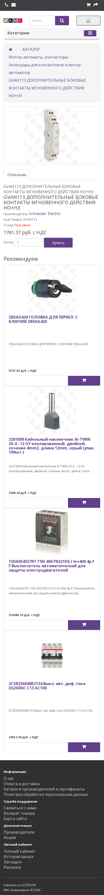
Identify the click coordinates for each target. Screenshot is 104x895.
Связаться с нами (20, 808)
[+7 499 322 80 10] (6, 4)
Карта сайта (15, 818)
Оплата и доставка (22, 783)
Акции (10, 837)
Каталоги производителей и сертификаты (44, 789)
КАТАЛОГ (31, 49)
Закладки (13, 862)
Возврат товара (19, 813)
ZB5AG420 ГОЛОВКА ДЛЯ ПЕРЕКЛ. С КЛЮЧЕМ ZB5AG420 (43, 319)
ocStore (29, 885)
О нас (9, 778)
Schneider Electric (45, 213)
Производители (19, 832)
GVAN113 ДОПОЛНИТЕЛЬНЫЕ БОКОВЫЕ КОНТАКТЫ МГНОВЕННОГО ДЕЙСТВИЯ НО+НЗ (47, 88)
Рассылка (12, 867)
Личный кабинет (20, 851)
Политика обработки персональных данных (46, 794)
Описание (16, 174)
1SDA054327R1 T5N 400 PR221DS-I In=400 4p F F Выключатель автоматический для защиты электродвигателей (51, 566)
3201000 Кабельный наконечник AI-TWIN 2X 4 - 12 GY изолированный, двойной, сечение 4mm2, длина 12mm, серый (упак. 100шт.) (52, 446)
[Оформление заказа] (96, 4)
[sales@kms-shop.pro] (13, 4)
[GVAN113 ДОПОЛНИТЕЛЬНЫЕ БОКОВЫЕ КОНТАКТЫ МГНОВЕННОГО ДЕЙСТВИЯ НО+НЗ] (52, 135)
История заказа (18, 856)
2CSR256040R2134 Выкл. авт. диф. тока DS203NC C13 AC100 (47, 686)
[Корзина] (88, 4)
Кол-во (8, 242)
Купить (58, 242)
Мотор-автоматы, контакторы (38, 57)
